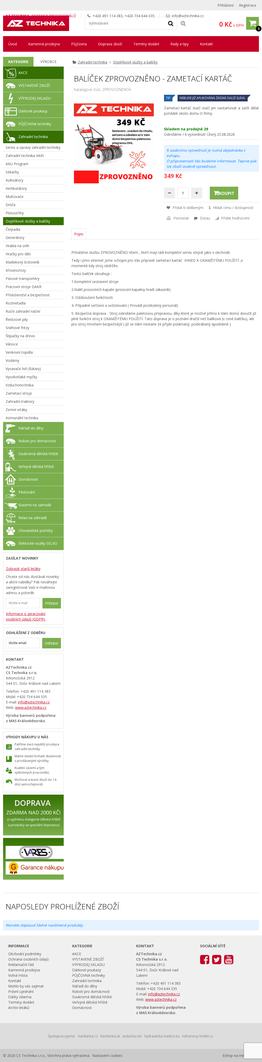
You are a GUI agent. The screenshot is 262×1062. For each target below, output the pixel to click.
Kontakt (206, 43)
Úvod (12, 43)
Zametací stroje (19, 393)
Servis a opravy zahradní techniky (33, 147)
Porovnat (180, 218)
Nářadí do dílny (30, 428)
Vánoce (12, 344)
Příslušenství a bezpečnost (28, 294)
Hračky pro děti (18, 253)
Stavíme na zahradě (34, 504)
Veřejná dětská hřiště (36, 466)
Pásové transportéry (22, 278)
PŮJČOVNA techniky (34, 123)
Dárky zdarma (19, 996)
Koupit (226, 193)
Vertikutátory (16, 188)
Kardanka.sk (110, 1036)
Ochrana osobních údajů (28, 959)
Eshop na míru (234, 1055)
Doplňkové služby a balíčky (135, 62)
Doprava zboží (110, 43)
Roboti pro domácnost (37, 440)
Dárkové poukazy (32, 111)
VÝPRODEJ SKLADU (34, 98)
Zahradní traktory (20, 401)
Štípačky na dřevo (20, 335)
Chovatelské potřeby (35, 530)
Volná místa (18, 975)
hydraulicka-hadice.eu (162, 1036)
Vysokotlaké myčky (21, 376)
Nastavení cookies (107, 1055)
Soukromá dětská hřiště (38, 453)
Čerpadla (13, 229)
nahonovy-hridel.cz (197, 1036)
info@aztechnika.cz (188, 15)
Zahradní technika (92, 62)
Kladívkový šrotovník (22, 262)
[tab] (18, 62)
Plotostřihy (15, 213)
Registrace (247, 5)
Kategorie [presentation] (18, 61)
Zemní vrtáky (16, 409)
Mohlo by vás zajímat (26, 986)
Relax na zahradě (32, 517)
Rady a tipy (179, 43)
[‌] (204, 959)
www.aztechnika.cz (30, 707)
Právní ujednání (21, 991)
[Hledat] (171, 23)
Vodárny (12, 360)
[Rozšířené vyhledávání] (183, 23)
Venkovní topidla (19, 352)
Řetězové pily (17, 319)
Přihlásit (51, 603)
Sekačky (12, 172)
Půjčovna (79, 43)
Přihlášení (225, 5)
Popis (78, 234)
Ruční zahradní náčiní (23, 311)
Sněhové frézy (17, 327)
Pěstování (26, 492)
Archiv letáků (18, 1007)
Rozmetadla (16, 303)
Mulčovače (15, 196)
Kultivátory (14, 180)
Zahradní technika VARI (25, 155)
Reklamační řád (21, 964)
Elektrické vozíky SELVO (37, 543)
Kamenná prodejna (44, 43)
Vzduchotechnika (20, 385)
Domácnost (28, 479)
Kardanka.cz (88, 1036)
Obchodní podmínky (24, 953)
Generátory (15, 237)
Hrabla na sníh (17, 245)
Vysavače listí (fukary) (23, 368)
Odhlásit (51, 643)
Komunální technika (22, 417)
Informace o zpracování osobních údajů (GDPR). (26, 616)
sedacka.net (132, 1036)
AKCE (22, 72)
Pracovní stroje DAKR (23, 286)
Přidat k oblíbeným (187, 207)
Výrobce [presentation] (48, 61)
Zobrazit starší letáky (23, 568)
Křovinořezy (16, 270)
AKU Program (17, 163)
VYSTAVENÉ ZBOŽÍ (34, 85)
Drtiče (11, 204)
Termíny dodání (146, 43)
